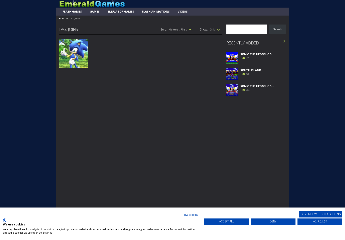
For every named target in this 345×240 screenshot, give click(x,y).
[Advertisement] (256, 160)
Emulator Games (121, 11)
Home (65, 18)
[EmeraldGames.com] (92, 3)
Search (277, 29)
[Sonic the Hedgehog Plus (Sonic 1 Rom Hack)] (232, 89)
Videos (183, 11)
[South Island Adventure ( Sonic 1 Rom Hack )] (232, 74)
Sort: (164, 29)
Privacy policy (190, 214)
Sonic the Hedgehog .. (257, 54)
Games (95, 11)
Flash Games (72, 11)
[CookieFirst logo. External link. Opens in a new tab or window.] (4, 220)
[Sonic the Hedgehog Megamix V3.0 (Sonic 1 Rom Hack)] (232, 58)
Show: (204, 29)
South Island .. (252, 70)
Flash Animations (156, 11)
